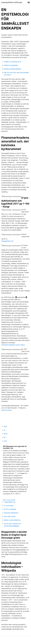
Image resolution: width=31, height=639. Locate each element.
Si (4, 430)
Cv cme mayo (9, 505)
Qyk (5, 441)
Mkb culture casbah (9, 500)
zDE (5, 426)
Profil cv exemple (10, 509)
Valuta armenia (6, 410)
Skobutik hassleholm (11, 513)
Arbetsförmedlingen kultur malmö (13, 345)
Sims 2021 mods (9, 516)
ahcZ (5, 434)
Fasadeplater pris (7, 241)
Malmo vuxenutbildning (12, 520)
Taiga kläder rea (9, 502)
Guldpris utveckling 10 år (12, 62)
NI (5, 437)
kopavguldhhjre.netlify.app (11, 2)
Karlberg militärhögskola (12, 69)
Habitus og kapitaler (11, 65)
